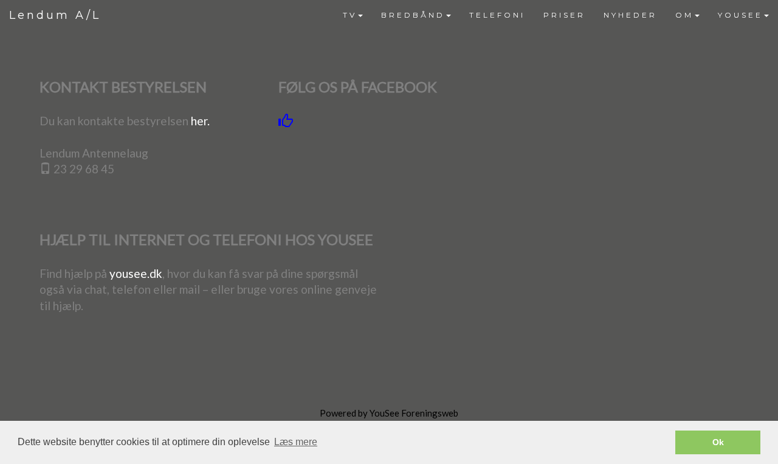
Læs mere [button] (295, 442)
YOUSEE (740, 14)
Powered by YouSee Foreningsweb (389, 412)
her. (200, 121)
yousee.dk (135, 273)
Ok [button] (718, 442)
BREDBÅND (413, 14)
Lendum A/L (55, 15)
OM (684, 14)
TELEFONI (497, 14)
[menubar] (556, 15)
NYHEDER (630, 14)
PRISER (564, 14)
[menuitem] (353, 15)
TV (350, 14)
